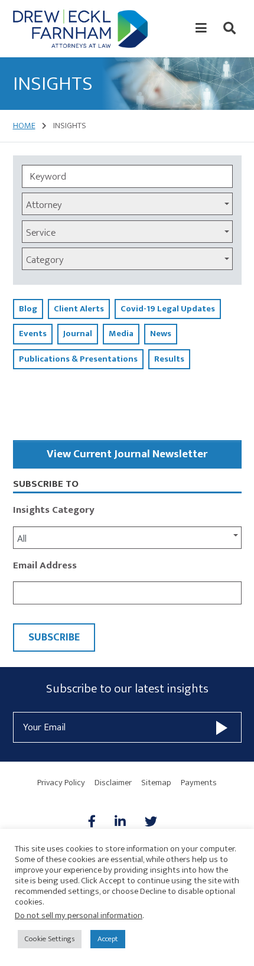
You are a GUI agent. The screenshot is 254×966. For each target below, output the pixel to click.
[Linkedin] (120, 822)
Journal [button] (77, 333)
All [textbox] (22, 539)
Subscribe (54, 637)
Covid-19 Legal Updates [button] (168, 308)
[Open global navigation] (201, 28)
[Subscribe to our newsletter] (222, 727)
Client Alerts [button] (79, 308)
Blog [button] (28, 308)
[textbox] (124, 205)
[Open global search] (229, 28)
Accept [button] (107, 938)
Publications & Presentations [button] (78, 359)
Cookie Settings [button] (49, 938)
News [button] (160, 333)
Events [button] (33, 333)
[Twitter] (151, 822)
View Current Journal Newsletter (127, 454)
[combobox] (127, 204)
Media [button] (121, 333)
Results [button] (169, 359)
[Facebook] (96, 822)
